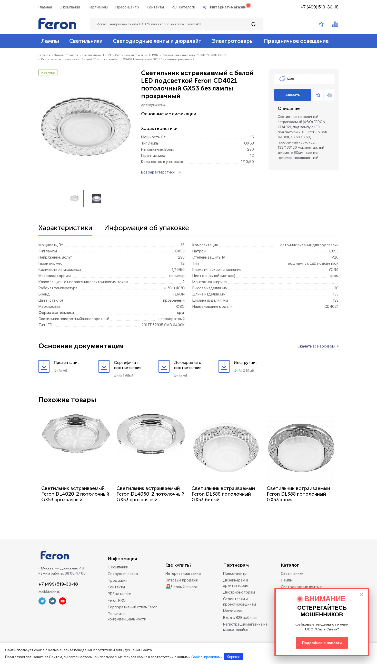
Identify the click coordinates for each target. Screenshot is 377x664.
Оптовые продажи (181, 580)
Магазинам (232, 611)
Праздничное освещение (296, 41)
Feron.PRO (117, 600)
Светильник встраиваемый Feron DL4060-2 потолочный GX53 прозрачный (150, 494)
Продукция (117, 580)
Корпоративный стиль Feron (132, 607)
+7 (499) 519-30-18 (320, 6)
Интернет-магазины (183, 573)
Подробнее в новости (322, 643)
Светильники (86, 41)
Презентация (67, 362)
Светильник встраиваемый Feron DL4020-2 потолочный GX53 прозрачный (75, 494)
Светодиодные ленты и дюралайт (157, 41)
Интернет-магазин (228, 7)
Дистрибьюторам (239, 592)
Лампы (50, 41)
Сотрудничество (123, 573)
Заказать (292, 95)
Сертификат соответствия (127, 365)
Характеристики (65, 228)
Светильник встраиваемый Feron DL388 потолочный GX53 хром (298, 494)
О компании (69, 7)
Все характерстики (158, 172)
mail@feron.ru (49, 592)
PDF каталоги (183, 7)
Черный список (184, 587)
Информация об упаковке (146, 228)
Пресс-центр (127, 7)
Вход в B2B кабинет (240, 617)
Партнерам (98, 7)
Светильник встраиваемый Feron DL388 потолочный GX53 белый (223, 494)
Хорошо (233, 657)
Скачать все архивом (316, 346)
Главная (45, 7)
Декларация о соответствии (188, 365)
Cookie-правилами (207, 657)
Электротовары (233, 41)
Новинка (48, 72)
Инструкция (245, 362)
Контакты (155, 7)
